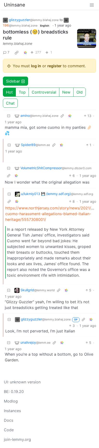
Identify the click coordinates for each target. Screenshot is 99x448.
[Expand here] (86, 38)
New (66, 92)
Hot (9, 92)
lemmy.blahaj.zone (17, 43)
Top (22, 92)
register (54, 65)
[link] (17, 52)
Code (9, 429)
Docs (8, 420)
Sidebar (13, 81)
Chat (10, 103)
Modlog (11, 401)
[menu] (91, 4)
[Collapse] (8, 115)
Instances (12, 410)
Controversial (44, 92)
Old (79, 92)
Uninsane (14, 5)
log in (36, 65)
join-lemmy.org (17, 439)
